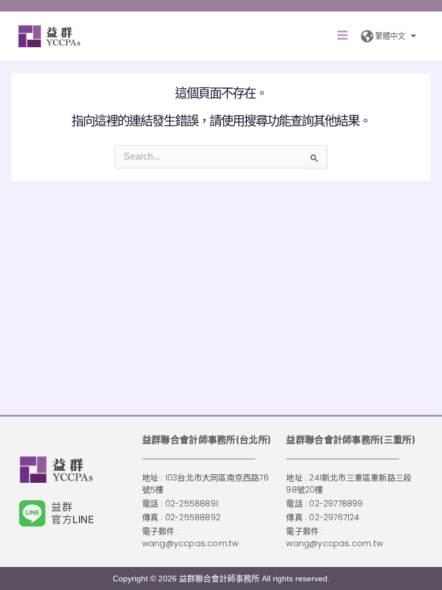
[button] (342, 36)
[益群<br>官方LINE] (32, 513)
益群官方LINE (72, 513)
